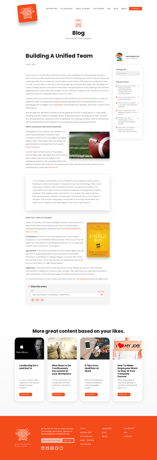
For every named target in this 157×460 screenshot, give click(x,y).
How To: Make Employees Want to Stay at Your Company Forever (127, 371)
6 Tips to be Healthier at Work (92, 368)
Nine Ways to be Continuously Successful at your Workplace (61, 369)
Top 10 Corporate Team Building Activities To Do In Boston (127, 112)
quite (80, 98)
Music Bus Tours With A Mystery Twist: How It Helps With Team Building (127, 129)
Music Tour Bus (83, 8)
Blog (116, 8)
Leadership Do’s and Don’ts (28, 367)
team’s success (32, 147)
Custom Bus (98, 8)
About (124, 8)
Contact (135, 8)
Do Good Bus (67, 8)
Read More (25, 394)
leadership (58, 104)
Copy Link (100, 291)
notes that (52, 167)
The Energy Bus (82, 279)
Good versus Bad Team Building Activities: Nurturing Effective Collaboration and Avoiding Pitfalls (127, 90)
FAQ (109, 8)
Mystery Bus (51, 8)
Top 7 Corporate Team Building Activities (126, 98)
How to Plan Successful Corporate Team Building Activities (127, 105)
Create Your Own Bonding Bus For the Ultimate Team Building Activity (126, 121)
